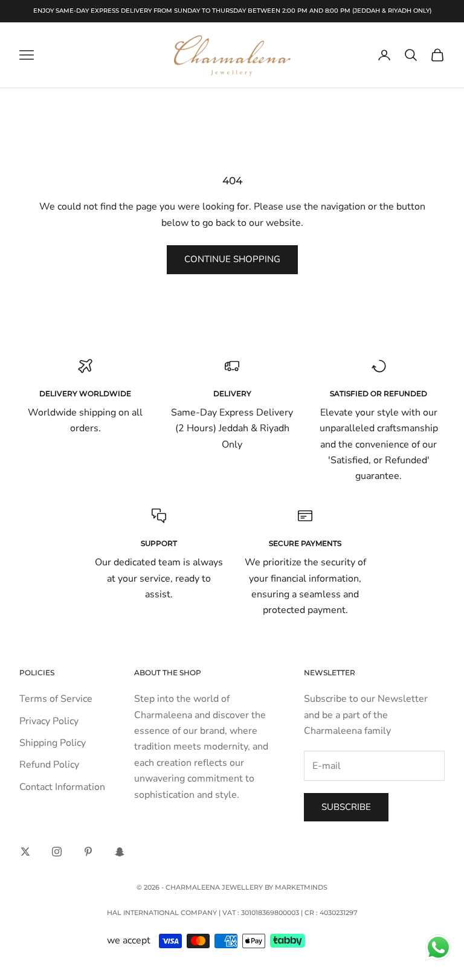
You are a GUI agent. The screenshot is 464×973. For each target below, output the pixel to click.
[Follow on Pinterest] (88, 852)
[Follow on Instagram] (57, 852)
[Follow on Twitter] (25, 852)
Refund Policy (49, 764)
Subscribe (346, 807)
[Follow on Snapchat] (120, 852)
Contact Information (62, 787)
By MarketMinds (296, 887)
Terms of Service (55, 698)
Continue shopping (232, 259)
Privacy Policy (49, 721)
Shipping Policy (52, 743)
